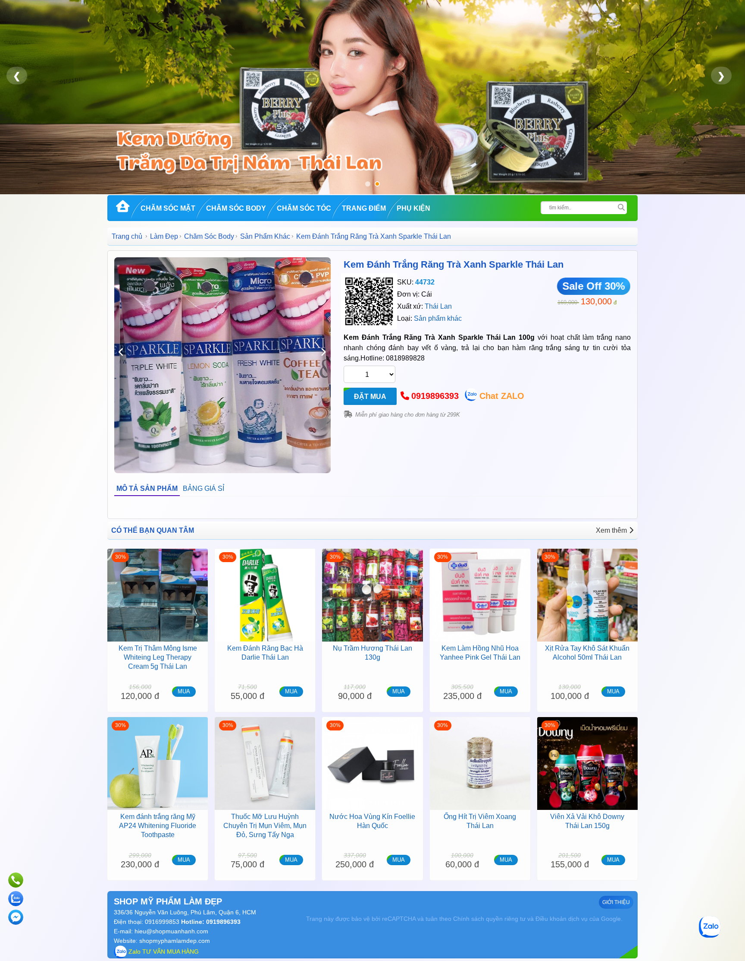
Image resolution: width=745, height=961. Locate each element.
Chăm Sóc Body (236, 208)
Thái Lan (438, 306)
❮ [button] (17, 76)
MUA (184, 691)
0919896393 (435, 396)
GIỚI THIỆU (616, 902)
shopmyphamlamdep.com (174, 940)
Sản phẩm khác (438, 318)
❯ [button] (721, 76)
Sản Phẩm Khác (265, 236)
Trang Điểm (364, 208)
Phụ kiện (413, 208)
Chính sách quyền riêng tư (489, 918)
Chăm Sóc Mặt (168, 208)
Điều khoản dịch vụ (561, 918)
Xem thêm (611, 530)
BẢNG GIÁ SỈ (203, 488)
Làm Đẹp (164, 236)
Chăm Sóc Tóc (304, 208)
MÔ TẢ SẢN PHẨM (147, 488)
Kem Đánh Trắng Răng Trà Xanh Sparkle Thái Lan (453, 264)
